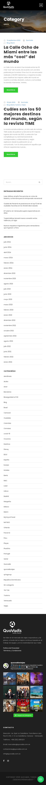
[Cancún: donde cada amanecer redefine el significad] (36, 692)
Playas (6, 543)
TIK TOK (6, 590)
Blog (8, 43)
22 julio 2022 (11, 102)
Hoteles (6, 470)
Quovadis (7, 564)
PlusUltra (7, 548)
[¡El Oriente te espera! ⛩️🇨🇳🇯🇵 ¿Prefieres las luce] (23, 705)
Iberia (6, 475)
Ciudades (7, 418)
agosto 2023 (8, 284)
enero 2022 (8, 362)
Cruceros (7, 439)
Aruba (6, 381)
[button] (40, 779)
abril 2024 (7, 252)
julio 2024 (7, 242)
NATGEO (7, 522)
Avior (5, 387)
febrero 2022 (8, 357)
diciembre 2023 (9, 273)
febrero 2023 (8, 310)
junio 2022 (7, 351)
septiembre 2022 (10, 336)
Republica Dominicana (12, 580)
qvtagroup (8, 574)
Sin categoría (9, 585)
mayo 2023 (8, 299)
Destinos (7, 444)
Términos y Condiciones (12, 651)
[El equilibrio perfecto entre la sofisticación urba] (9, 678)
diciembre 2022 (9, 320)
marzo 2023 (8, 305)
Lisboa (6, 491)
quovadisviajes (9, 569)
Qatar (6, 559)
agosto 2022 (8, 341)
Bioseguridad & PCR (11, 397)
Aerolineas (7, 376)
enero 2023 (8, 315)
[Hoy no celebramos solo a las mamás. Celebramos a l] (9, 705)
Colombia (7, 423)
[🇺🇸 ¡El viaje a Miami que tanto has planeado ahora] (36, 705)
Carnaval (7, 413)
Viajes (24, 105)
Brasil (5, 408)
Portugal (7, 554)
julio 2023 (7, 289)
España (6, 460)
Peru (5, 538)
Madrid (6, 496)
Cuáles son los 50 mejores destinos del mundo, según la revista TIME (23, 116)
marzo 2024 (8, 258)
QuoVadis (29, 40)
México (6, 507)
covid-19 (7, 434)
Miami (12, 43)
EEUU (5, 454)
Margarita (7, 501)
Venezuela (8, 601)
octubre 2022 (9, 331)
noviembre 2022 (10, 325)
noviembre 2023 (10, 278)
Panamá (7, 533)
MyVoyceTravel (9, 517)
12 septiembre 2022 (13, 40)
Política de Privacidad (11, 648)
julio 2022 (7, 346)
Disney (6, 449)
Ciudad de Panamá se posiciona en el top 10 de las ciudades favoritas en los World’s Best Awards (23, 205)
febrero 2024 (8, 263)
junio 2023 (7, 294)
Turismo (18, 105)
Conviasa (7, 428)
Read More (11, 90)
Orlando (7, 528)
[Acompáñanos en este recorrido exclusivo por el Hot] (23, 692)
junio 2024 (7, 247)
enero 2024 (8, 268)
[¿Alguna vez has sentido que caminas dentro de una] (9, 692)
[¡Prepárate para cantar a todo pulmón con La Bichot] (36, 678)
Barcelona (7, 392)
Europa (6, 465)
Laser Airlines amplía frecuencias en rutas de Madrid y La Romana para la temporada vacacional (23, 197)
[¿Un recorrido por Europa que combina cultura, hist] (23, 678)
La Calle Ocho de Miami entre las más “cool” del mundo (21, 54)
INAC (5, 481)
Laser (6, 486)
